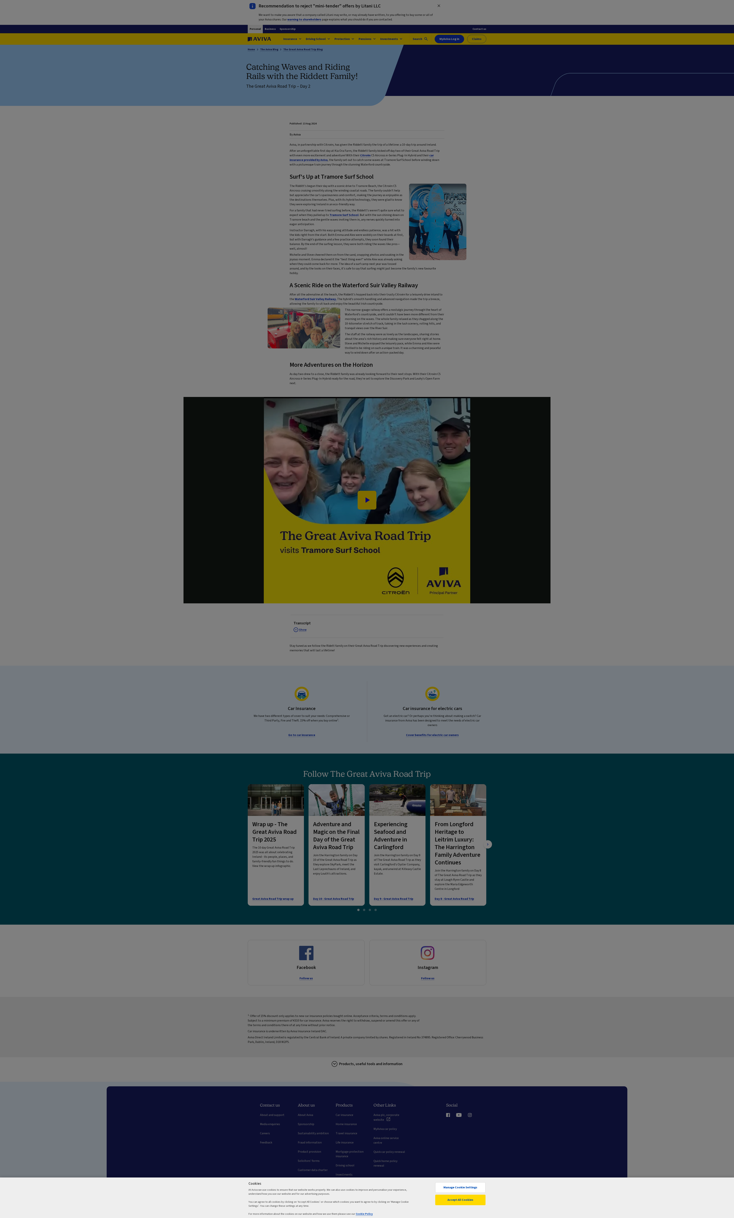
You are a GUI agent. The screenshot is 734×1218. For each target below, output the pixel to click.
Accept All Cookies (460, 1200)
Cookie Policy (364, 1214)
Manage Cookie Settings (460, 1187)
